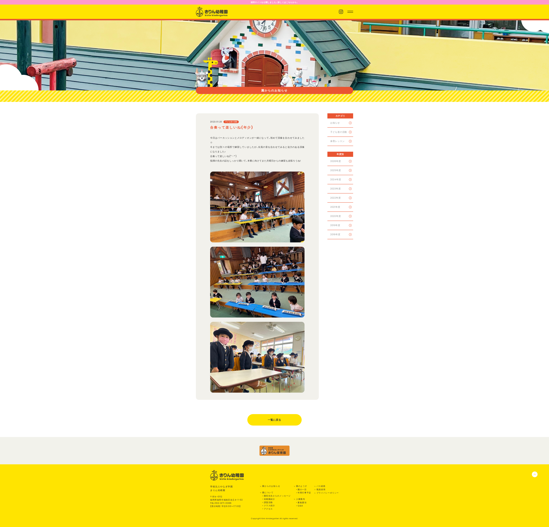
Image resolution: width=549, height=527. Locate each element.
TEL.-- (221, 503)
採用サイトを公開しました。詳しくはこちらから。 (274, 2)
